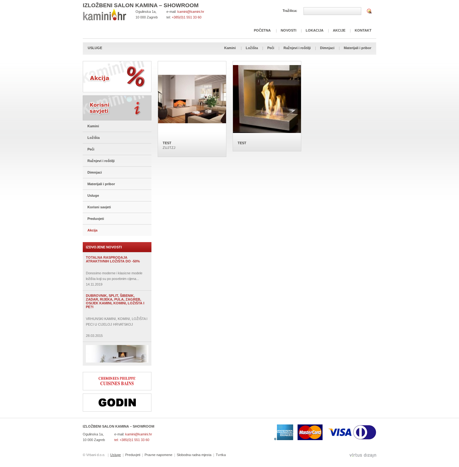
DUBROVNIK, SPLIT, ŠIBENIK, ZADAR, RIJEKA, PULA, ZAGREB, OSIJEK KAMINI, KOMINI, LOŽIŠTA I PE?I (115, 301)
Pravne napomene (158, 455)
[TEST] (267, 98)
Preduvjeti (95, 219)
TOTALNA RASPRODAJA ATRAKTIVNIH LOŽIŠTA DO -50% (113, 259)
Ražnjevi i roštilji (297, 48)
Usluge (93, 195)
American (283, 432)
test (167, 143)
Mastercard (310, 432)
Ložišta (252, 48)
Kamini (230, 48)
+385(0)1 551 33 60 (186, 17)
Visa (340, 432)
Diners (364, 432)
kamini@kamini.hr (190, 11)
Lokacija (314, 30)
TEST (242, 143)
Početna (262, 30)
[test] (192, 98)
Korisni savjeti (117, 107)
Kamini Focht (104, 14)
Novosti (288, 30)
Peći (270, 48)
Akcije (339, 30)
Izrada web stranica (1, 454)
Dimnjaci (327, 48)
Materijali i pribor (357, 48)
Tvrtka (221, 455)
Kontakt (363, 30)
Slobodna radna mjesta (194, 455)
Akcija (117, 76)
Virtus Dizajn (362, 455)
